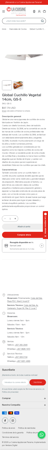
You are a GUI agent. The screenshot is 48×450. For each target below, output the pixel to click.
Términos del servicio (10, 437)
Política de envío (8, 428)
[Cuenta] (39, 11)
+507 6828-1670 (23, 349)
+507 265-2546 (21, 345)
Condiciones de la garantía (12, 433)
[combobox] (24, 21)
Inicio (4, 29)
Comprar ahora (24, 235)
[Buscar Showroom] (34, 11)
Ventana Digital (11, 445)
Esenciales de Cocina (17, 29)
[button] (45, 225)
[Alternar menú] (3, 11)
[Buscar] (42, 20)
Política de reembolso (26, 428)
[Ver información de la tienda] (42, 246)
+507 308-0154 (21, 357)
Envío (4, 111)
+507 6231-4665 (23, 361)
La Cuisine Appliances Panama (21, 442)
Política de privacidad (35, 433)
